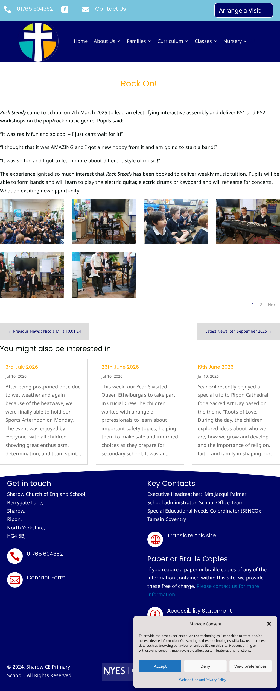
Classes (203, 41)
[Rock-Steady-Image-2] (104, 295)
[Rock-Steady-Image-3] (32, 295)
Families (136, 41)
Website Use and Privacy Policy (202, 679)
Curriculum (170, 41)
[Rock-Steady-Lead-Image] (32, 242)
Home (81, 41)
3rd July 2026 (21, 367)
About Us (104, 41)
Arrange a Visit (240, 10)
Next (272, 304)
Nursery (232, 41)
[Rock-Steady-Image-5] (176, 242)
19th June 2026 (216, 367)
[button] (269, 623)
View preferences (250, 666)
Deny (205, 666)
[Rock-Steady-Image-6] (104, 242)
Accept (160, 666)
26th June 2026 (120, 367)
